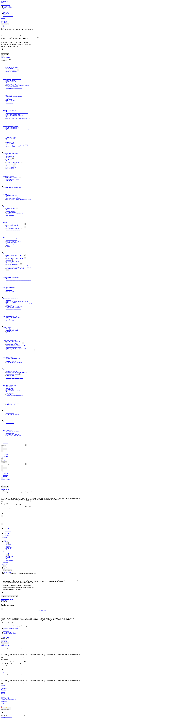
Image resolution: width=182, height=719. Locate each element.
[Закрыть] (2, 524)
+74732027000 (4, 21)
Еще (8, 269)
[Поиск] (2, 516)
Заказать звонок (5, 24)
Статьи (2, 703)
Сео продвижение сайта (6, 717)
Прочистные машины (8, 629)
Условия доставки (7, 7)
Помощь (3, 693)
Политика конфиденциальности (8, 699)
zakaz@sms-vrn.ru (5, 26)
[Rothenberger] (42, 610)
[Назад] (7, 543)
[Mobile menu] (2, 478)
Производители (4, 706)
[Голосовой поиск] (2, 449)
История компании (8, 16)
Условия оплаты (7, 6)
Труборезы (6, 631)
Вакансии (5, 14)
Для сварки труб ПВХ (8, 632)
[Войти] (1, 517)
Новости (5, 12)
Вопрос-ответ (4, 704)
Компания (3, 685)
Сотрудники (6, 13)
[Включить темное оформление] (2, 56)
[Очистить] (26, 445)
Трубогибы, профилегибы (9, 633)
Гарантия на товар (7, 8)
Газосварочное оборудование (10, 628)
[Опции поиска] (2, 447)
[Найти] (5, 449)
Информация (4, 701)
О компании (4, 688)
